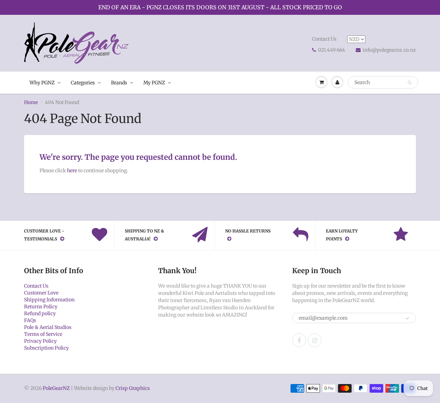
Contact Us (324, 39)
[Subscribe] (407, 318)
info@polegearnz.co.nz (389, 50)
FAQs (30, 320)
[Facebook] (299, 340)
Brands (119, 83)
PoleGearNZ (56, 388)
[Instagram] (314, 340)
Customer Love (41, 293)
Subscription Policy (46, 348)
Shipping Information (49, 300)
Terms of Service (43, 334)
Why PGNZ (42, 83)
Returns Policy (40, 306)
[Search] (409, 82)
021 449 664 (331, 50)
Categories (83, 83)
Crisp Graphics (133, 388)
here (72, 170)
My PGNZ (154, 83)
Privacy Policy (40, 341)
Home (31, 102)
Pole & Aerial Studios (48, 327)
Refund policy (40, 313)
